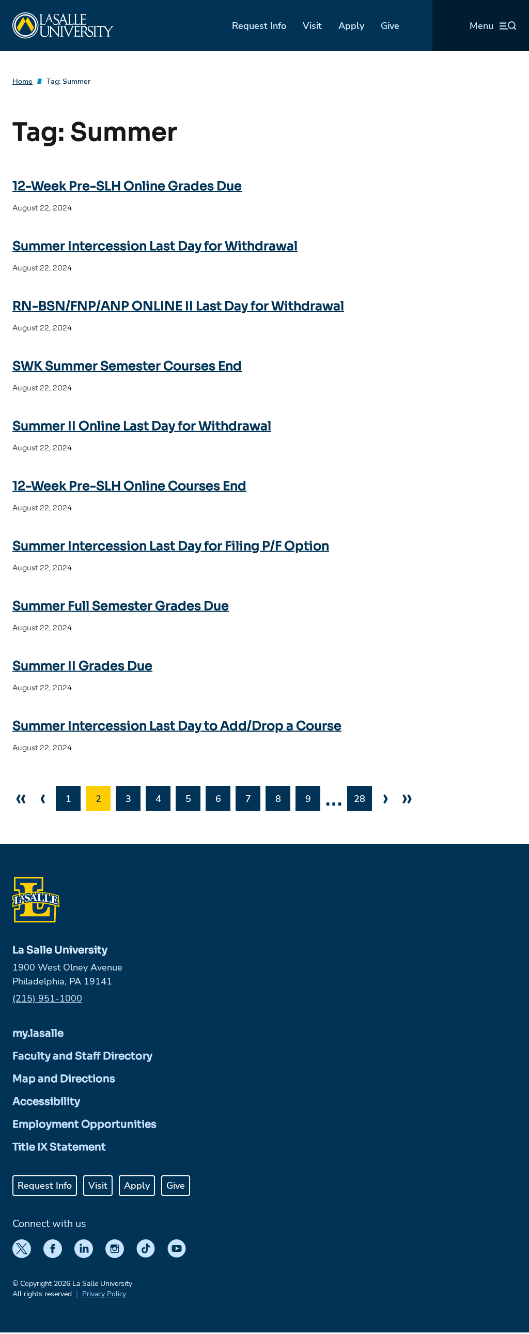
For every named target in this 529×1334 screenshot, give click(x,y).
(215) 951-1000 (47, 998)
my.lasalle (38, 1033)
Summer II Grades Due (82, 666)
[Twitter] (21, 1248)
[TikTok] (145, 1248)
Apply (351, 26)
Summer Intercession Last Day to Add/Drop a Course (176, 726)
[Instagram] (114, 1248)
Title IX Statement (59, 1147)
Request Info (259, 26)
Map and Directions (63, 1078)
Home (22, 81)
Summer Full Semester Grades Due (120, 606)
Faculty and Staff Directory (82, 1056)
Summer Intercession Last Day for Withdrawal (155, 246)
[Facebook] (52, 1248)
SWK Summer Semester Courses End (127, 366)
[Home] (63, 25)
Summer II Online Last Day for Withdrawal (141, 426)
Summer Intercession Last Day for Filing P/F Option (170, 546)
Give (390, 26)
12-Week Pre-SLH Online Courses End (129, 486)
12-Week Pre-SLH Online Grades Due (127, 186)
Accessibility (46, 1101)
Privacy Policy (104, 1294)
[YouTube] (176, 1248)
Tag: (68, 81)
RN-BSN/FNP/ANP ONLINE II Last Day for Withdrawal (178, 306)
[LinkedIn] (83, 1248)
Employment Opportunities (84, 1124)
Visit (312, 26)
